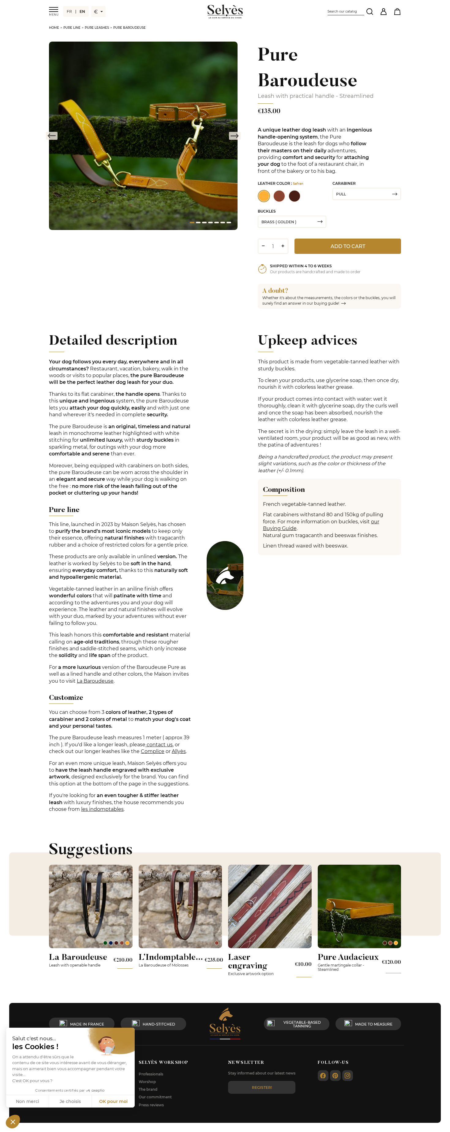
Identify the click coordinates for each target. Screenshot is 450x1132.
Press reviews (151, 1104)
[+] (282, 246)
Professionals (151, 1073)
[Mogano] (116, 943)
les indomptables (102, 809)
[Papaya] (122, 943)
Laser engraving (248, 961)
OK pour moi (113, 1101)
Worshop (147, 1081)
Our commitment (155, 1096)
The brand (148, 1089)
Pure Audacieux (348, 957)
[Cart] (397, 11)
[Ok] (369, 11)
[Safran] (127, 943)
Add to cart (348, 246)
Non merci (27, 1101)
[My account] (383, 11)
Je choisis (70, 1101)
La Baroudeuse (95, 680)
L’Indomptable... (171, 957)
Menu (53, 14)
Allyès (179, 751)
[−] (263, 246)
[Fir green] (105, 943)
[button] (13, 1121)
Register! (262, 1087)
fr (69, 11)
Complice (152, 751)
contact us (159, 744)
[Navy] (111, 943)
